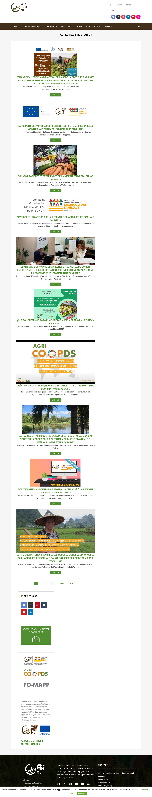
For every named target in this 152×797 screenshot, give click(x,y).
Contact (108, 26)
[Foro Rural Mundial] (19, 8)
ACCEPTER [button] (82, 793)
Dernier (71, 583)
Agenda (78, 26)
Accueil (17, 26)
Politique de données (30, 786)
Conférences (92, 26)
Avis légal (26, 780)
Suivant (61, 583)
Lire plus (55, 95)
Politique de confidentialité (32, 783)
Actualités (52, 26)
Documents (66, 26)
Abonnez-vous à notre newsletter (35, 631)
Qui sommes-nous (33, 26)
